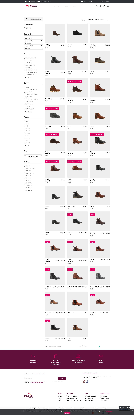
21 (28, 130)
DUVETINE (29, 180)
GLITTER (29, 187)
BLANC (29, 96)
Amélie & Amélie (31, 58)
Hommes (28, 41)
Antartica (29, 67)
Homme (60, 6)
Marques (73, 6)
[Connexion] (97, 6)
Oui (28, 28)
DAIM (28, 175)
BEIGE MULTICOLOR (32, 94)
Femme (53, 6)
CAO (28, 166)
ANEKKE (29, 60)
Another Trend (30, 65)
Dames (28, 38)
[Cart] (104, 6)
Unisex (27, 48)
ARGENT (29, 87)
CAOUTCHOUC (30, 168)
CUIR (28, 170)
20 (28, 128)
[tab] (53, 6)
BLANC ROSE (30, 104)
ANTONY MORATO (31, 70)
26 (28, 143)
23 (28, 135)
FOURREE (29, 185)
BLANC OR (29, 101)
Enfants (66, 6)
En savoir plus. (109, 411)
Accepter (67, 413)
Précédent (83, 346)
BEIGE (29, 92)
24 (28, 138)
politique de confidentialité (37, 382)
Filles (27, 43)
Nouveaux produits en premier (98, 20)
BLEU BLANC (30, 109)
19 (27, 126)
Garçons (28, 46)
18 (27, 123)
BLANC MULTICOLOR (32, 99)
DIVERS (28, 178)
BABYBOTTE (30, 75)
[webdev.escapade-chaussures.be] (31, 6)
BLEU (29, 106)
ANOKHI (28, 62)
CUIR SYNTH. (30, 173)
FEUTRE (28, 182)
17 (27, 121)
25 (28, 140)
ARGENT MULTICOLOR (32, 89)
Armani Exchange (31, 72)
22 (28, 133)
